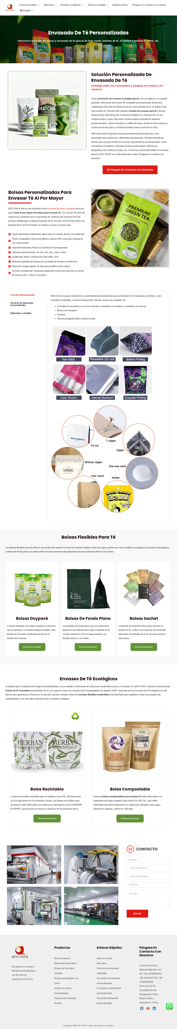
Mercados (101, 963)
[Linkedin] (154, 1008)
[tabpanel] (109, 405)
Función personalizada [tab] (23, 295)
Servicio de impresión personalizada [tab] (22, 304)
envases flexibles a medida (61, 208)
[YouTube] (148, 1008)
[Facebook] (141, 1008)
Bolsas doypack (32, 618)
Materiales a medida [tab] (21, 313)
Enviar (137, 913)
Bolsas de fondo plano (88, 618)
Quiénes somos (104, 958)
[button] (38, 5)
